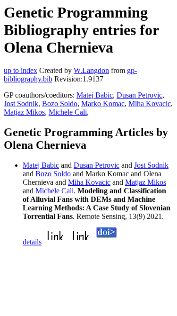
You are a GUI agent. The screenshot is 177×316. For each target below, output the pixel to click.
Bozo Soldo (59, 103)
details (32, 242)
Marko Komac (103, 103)
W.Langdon (91, 70)
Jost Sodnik (21, 103)
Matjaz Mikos (24, 112)
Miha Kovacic (149, 103)
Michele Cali (68, 112)
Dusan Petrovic (139, 95)
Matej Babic (94, 95)
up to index (20, 70)
